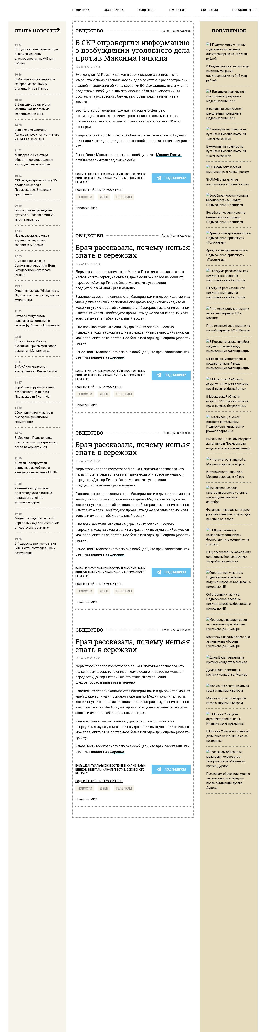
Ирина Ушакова (181, 30)
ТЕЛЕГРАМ (124, 197)
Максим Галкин (169, 155)
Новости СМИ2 (86, 208)
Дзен (104, 197)
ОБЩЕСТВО (89, 31)
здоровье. (116, 357)
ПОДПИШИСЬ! (175, 178)
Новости (85, 197)
